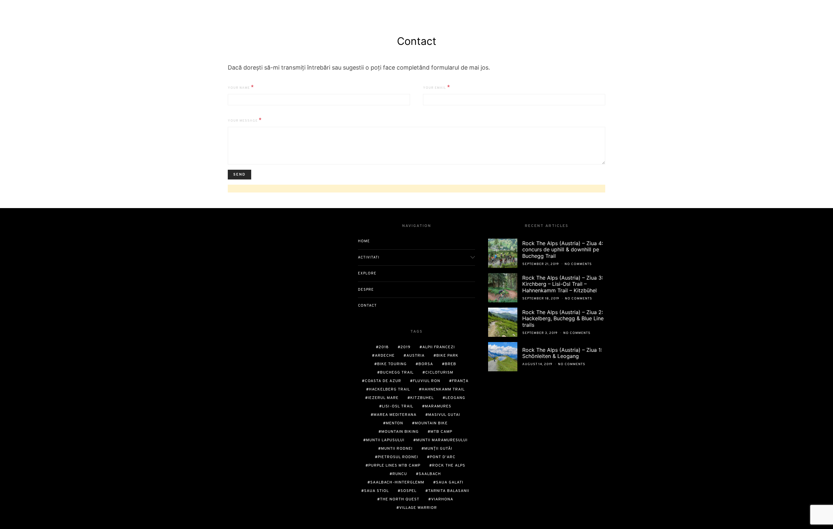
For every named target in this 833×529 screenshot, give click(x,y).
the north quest (399, 499)
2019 (406, 347)
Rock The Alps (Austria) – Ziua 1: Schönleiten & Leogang (562, 353)
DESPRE (366, 289)
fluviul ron (426, 381)
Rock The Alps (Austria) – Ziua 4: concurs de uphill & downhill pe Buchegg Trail (562, 249)
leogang (455, 398)
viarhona (442, 499)
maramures (438, 406)
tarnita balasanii (448, 491)
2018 (384, 347)
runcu (399, 474)
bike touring (392, 364)
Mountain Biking (400, 431)
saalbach (430, 474)
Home (364, 241)
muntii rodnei (397, 448)
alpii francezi (438, 347)
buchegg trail (397, 372)
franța (460, 381)
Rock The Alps (448, 465)
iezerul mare (383, 398)
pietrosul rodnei (398, 457)
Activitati (368, 257)
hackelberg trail (389, 389)
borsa (425, 364)
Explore (367, 273)
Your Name (241, 87)
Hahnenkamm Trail (443, 389)
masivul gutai (444, 414)
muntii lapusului (385, 440)
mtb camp (441, 431)
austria (415, 355)
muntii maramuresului (442, 440)
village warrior (418, 507)
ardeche (385, 355)
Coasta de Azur (383, 381)
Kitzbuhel (422, 398)
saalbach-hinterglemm (397, 482)
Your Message (245, 120)
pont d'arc (443, 457)
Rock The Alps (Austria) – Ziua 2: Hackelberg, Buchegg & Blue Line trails (563, 318)
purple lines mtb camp (394, 465)
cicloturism (439, 372)
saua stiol (376, 491)
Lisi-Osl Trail (397, 406)
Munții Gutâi (438, 448)
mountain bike (431, 423)
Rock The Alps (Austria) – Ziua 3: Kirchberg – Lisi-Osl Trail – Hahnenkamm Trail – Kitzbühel (562, 283)
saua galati (449, 482)
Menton (394, 423)
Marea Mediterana (395, 414)
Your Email (436, 87)
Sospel (408, 491)
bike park (447, 355)
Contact (367, 305)
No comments (578, 264)
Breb (450, 364)
